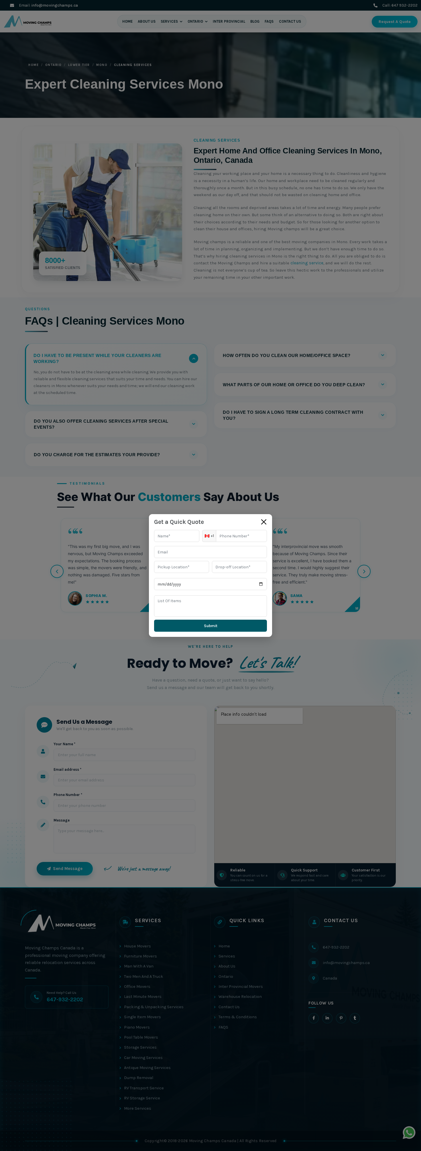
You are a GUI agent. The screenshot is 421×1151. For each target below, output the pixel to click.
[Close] (264, 522)
